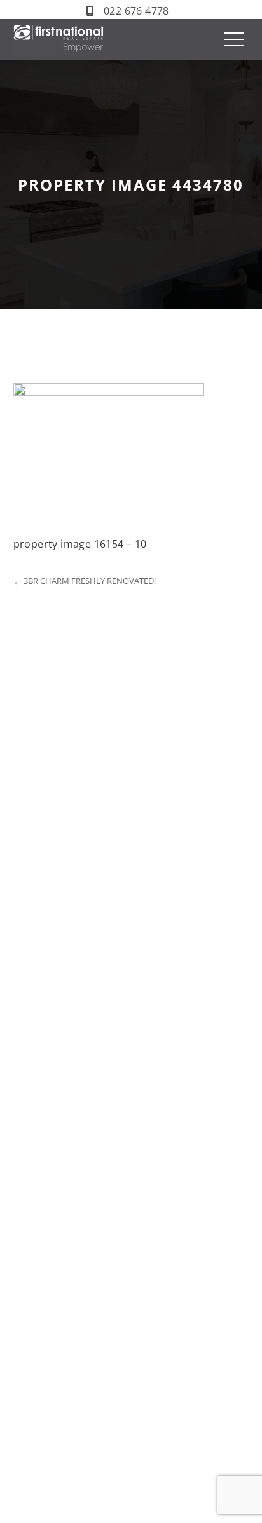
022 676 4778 (136, 11)
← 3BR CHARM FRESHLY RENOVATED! (84, 580)
